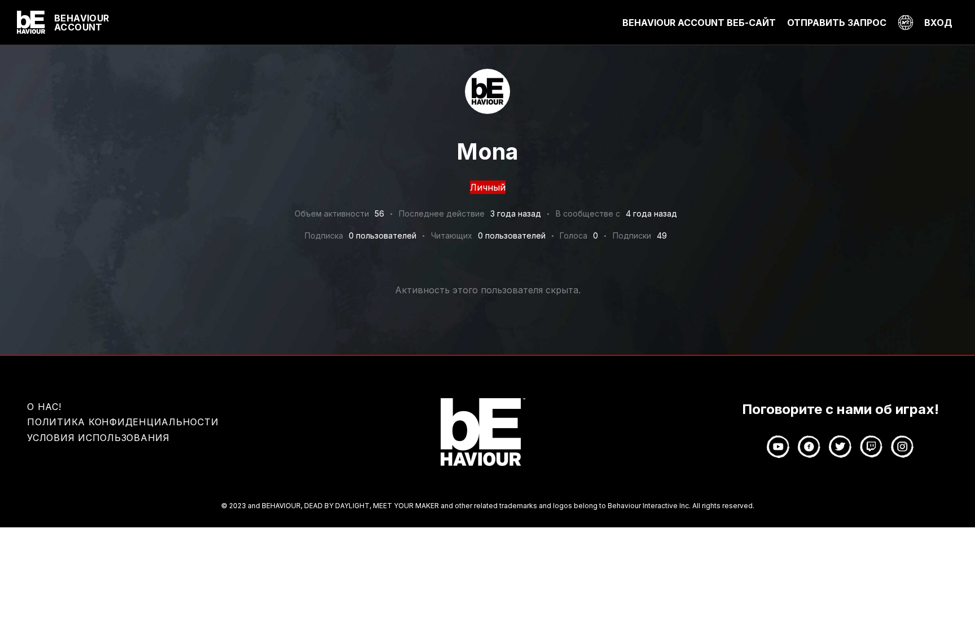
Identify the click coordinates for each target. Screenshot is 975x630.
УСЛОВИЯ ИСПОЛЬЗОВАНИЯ (98, 437)
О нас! (44, 406)
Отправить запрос (836, 22)
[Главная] (31, 22)
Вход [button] (938, 22)
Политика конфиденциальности (122, 422)
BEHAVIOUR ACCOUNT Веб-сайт (699, 22)
